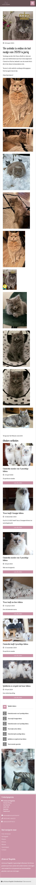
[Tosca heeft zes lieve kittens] (18, 588)
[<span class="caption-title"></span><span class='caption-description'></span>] (18, 140)
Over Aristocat (6, 834)
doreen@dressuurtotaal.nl (11, 815)
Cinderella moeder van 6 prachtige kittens (18, 713)
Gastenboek (5, 847)
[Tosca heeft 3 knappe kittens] (18, 499)
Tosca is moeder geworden (14, 744)
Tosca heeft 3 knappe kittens (15, 718)
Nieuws (3, 844)
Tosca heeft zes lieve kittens (14, 729)
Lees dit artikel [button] (18, 483)
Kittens (3, 842)
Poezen (3, 839)
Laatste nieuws (12, 706)
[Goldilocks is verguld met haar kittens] (18, 671)
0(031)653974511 (9, 821)
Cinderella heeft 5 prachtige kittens (16, 734)
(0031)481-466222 (9, 818)
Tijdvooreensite (27, 881)
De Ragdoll (4, 836)
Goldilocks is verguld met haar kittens (17, 739)
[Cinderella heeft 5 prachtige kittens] (18, 630)
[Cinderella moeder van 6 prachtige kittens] (18, 454)
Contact (3, 850)
